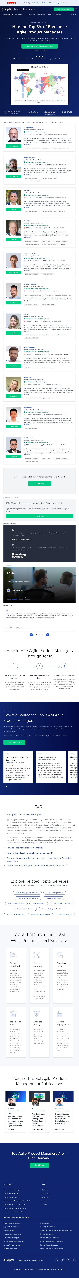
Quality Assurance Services (40, 914)
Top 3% (35, 26)
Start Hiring (39, 483)
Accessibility (61, 1269)
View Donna (13, 396)
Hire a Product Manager (64, 9)
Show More (27, 144)
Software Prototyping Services (52, 909)
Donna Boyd (28, 377)
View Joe (13, 209)
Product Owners (46, 148)
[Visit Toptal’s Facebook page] (68, 1260)
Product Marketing (39, 903)
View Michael (14, 176)
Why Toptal (44, 1190)
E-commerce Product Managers (13, 1241)
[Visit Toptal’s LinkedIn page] (57, 1260)
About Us (44, 1204)
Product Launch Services (25, 909)
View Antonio (14, 303)
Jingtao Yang (28, 408)
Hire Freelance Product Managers (14, 1208)
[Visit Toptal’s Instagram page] (74, 1260)
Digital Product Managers (54, 14)
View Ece (13, 333)
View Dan (14, 240)
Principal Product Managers (49, 304)
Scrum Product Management (60, 148)
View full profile (13, 134)
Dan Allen (27, 221)
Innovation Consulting (53, 898)
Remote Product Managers (49, 1245)
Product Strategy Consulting (32, 244)
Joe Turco (27, 190)
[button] (73, 14)
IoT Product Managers (47, 1227)
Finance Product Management (49, 244)
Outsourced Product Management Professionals (56, 1230)
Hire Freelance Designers (11, 1193)
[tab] (36, 634)
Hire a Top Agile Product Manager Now (39, 46)
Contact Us (44, 1193)
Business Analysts (9, 1230)
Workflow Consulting (65, 914)
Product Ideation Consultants (49, 1238)
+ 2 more (63, 244)
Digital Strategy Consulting (62, 903)
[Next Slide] (47, 634)
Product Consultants (46, 1234)
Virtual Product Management (49, 178)
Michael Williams (29, 158)
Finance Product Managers (12, 1245)
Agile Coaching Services (55, 893)
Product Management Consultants (51, 1241)
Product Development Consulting (27, 893)
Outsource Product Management (33, 181)
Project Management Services (28, 898)
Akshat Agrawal (29, 347)
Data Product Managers (11, 1238)
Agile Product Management (31, 148)
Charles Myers (29, 127)
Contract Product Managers (12, 1234)
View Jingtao (14, 426)
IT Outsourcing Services (15, 914)
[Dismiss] (74, 3)
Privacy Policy (42, 1269)
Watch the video (17, 590)
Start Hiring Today (14, 742)
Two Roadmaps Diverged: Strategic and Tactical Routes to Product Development (39, 1120)
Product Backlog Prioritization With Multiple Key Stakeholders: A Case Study (62, 1119)
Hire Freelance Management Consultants (16, 1201)
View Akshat (13, 366)
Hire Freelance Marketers (11, 1197)
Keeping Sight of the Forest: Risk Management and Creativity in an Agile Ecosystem (15, 1121)
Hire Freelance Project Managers (14, 1204)
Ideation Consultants (10, 1249)
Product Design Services (16, 903)
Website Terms (51, 1269)
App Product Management (31, 461)
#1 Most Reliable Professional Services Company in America (50, 3)
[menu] (76, 9)
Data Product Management (31, 337)
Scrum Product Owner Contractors (51, 1249)
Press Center (45, 1197)
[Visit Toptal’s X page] (63, 1260)
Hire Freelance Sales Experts (12, 1212)
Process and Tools (38, 1111)
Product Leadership (47, 368)
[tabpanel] (39, 619)
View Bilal (14, 457)
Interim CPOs (44, 1223)
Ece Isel (26, 314)
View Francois (13, 272)
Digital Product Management (49, 398)
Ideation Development (47, 274)
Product (11, 1109)
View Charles (14, 146)
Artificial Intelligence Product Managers (36, 14)
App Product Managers (18, 14)
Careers (43, 1201)
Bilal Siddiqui (28, 438)
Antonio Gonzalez (30, 284)
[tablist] (39, 634)
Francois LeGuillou (30, 254)
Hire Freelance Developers (12, 1190)
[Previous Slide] (31, 634)
